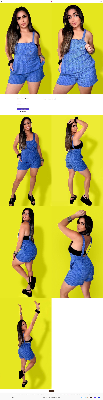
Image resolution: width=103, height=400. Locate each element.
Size (18, 101)
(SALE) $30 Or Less (81, 394)
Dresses (20, 394)
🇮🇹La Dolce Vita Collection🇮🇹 (63, 394)
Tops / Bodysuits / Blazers (29, 394)
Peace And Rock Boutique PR (50, 397)
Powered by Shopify (57, 397)
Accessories (73, 394)
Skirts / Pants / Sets (51, 394)
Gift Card (88, 394)
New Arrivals (15, 394)
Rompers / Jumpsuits (41, 394)
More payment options (23, 111)
